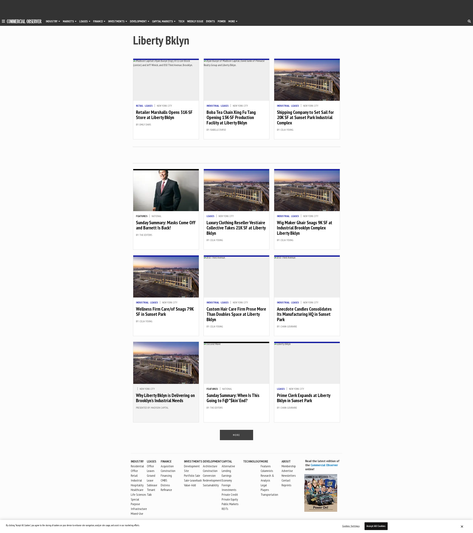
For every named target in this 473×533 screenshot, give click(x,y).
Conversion (209, 475)
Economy (227, 480)
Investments (116, 21)
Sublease (152, 485)
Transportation (269, 494)
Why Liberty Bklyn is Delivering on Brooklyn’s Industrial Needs (165, 398)
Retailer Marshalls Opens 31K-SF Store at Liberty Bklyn (164, 115)
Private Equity (230, 499)
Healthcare (137, 490)
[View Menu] (3, 21)
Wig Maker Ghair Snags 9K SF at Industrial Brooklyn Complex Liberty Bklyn (304, 227)
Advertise (287, 471)
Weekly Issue (195, 21)
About (286, 461)
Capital (227, 461)
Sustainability (211, 485)
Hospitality (137, 485)
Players (265, 490)
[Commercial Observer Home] (24, 21)
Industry (137, 461)
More (231, 21)
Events (210, 21)
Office (134, 471)
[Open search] (469, 21)
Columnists (267, 471)
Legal (264, 485)
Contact (286, 480)
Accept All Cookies (376, 526)
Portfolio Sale (192, 475)
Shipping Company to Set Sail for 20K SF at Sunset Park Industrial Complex (305, 117)
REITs (225, 509)
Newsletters (289, 475)
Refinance (166, 490)
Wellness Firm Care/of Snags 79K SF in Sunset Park (165, 311)
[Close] (462, 526)
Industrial (213, 105)
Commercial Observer (324, 465)
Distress (165, 485)
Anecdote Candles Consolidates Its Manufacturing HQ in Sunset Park (304, 314)
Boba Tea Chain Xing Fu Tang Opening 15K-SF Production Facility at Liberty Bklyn (231, 117)
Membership (289, 466)
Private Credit (230, 494)
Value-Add (190, 485)
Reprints (286, 485)
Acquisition (167, 466)
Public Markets (230, 504)
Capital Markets (162, 21)
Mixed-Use (137, 513)
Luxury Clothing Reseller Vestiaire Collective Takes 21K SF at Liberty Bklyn (236, 227)
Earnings (227, 475)
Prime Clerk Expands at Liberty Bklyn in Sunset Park (303, 398)
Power (222, 21)
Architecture (210, 466)
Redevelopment (212, 480)
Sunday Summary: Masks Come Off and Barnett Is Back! (165, 225)
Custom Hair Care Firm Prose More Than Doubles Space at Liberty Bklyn (236, 314)
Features (141, 216)
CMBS (164, 480)
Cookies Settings (351, 526)
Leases (83, 21)
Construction (210, 471)
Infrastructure (139, 509)
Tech (181, 21)
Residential (137, 466)
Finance (98, 21)
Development (138, 21)
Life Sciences (138, 494)
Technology (252, 461)
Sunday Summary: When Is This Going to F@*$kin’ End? (233, 398)
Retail (139, 105)
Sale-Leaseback (193, 480)
